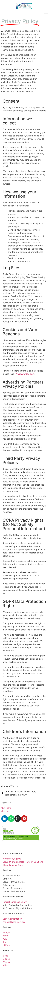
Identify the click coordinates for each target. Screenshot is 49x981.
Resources (8, 950)
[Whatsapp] (11, 818)
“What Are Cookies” (24, 374)
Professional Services (13, 913)
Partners (7, 927)
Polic (12, 971)
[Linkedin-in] (4, 818)
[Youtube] (24, 818)
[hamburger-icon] (46, 14)
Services (7, 870)
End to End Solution (12, 853)
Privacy (6, 971)
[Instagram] (17, 818)
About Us (6, 802)
